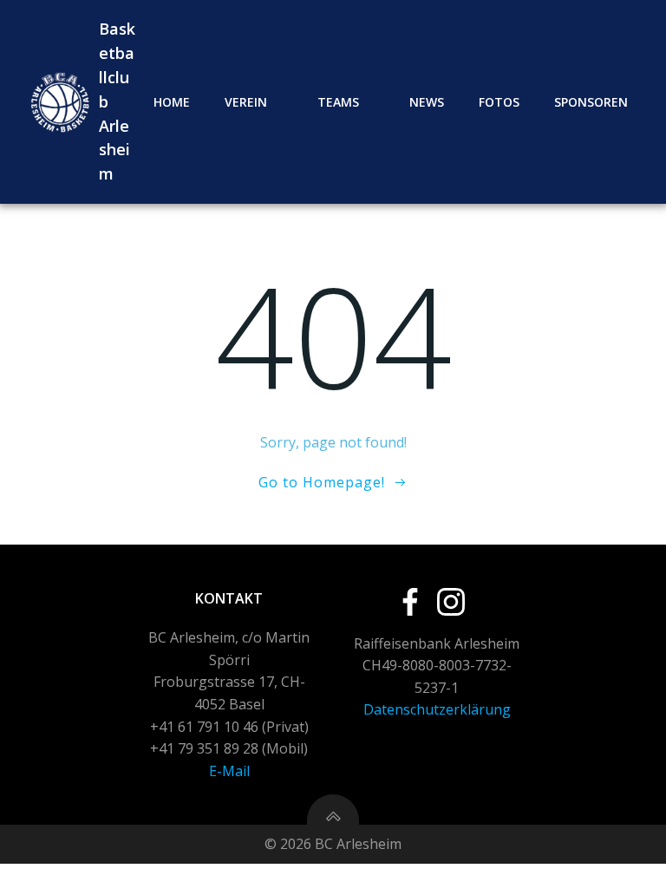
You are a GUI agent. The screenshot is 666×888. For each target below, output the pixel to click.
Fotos (499, 102)
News (426, 102)
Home (171, 102)
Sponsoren (591, 102)
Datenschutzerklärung (437, 709)
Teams (338, 102)
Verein (246, 102)
